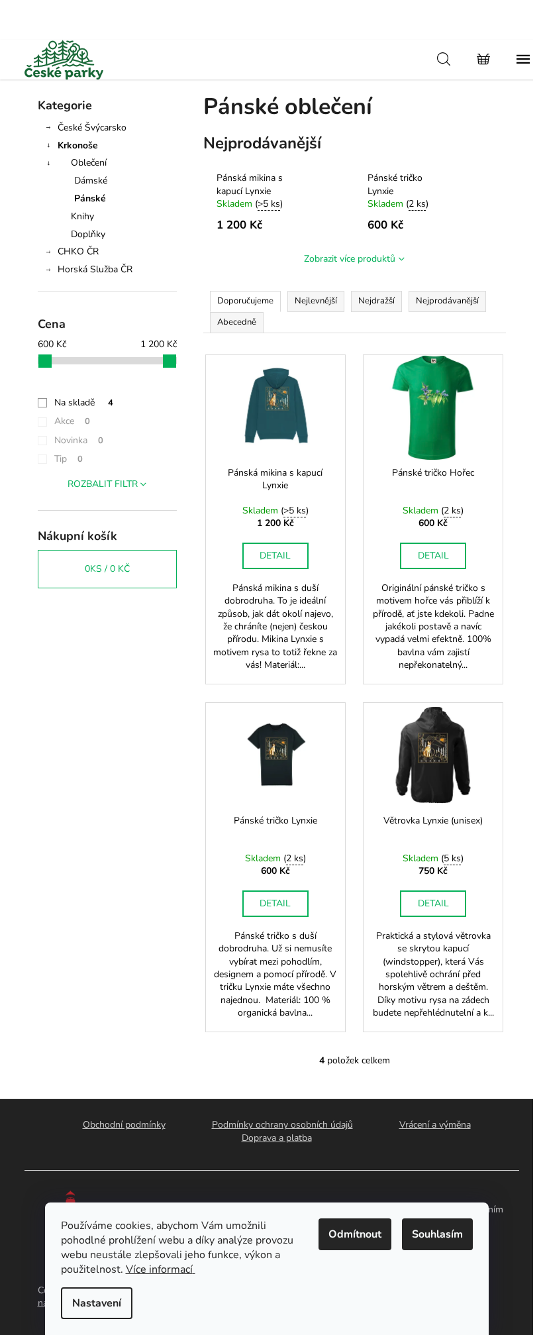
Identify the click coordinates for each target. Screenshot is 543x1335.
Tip (68, 459)
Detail (275, 555)
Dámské (90, 180)
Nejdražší (376, 301)
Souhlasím (437, 1234)
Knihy (82, 216)
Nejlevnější (316, 301)
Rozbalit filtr (103, 484)
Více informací (159, 1269)
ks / (107, 568)
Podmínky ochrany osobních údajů (282, 1124)
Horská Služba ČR (95, 269)
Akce (72, 421)
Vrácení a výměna (435, 1124)
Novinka (78, 440)
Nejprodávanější (447, 301)
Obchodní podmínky (124, 1124)
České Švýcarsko (92, 127)
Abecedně (236, 322)
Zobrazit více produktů (349, 258)
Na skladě (83, 402)
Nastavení (96, 1303)
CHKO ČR (78, 251)
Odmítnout (354, 1234)
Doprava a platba (277, 1138)
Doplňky (88, 234)
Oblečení (89, 162)
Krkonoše (78, 145)
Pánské (90, 198)
